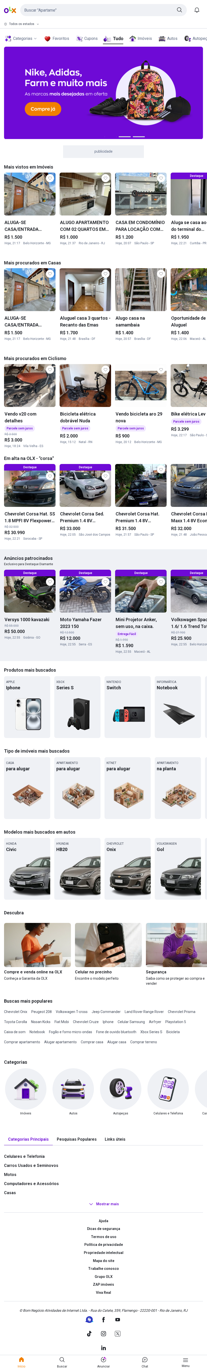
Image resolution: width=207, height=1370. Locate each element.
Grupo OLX (104, 1277)
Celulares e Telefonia (24, 1156)
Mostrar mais (107, 1204)
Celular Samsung (131, 1022)
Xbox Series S (151, 1032)
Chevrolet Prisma (181, 1012)
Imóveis (145, 38)
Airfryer (155, 1022)
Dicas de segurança (103, 1229)
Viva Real (103, 1293)
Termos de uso (103, 1237)
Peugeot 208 (41, 1012)
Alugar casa (116, 1042)
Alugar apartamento (60, 1042)
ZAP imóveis (103, 1284)
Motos (10, 1174)
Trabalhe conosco (103, 1269)
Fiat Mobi (62, 1022)
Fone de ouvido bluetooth (116, 1032)
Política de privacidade (103, 1245)
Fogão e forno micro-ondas (70, 1032)
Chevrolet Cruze (86, 1022)
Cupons (91, 38)
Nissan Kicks (40, 1022)
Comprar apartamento (22, 1042)
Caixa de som (14, 1032)
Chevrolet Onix (15, 1012)
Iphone (108, 1022)
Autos (172, 38)
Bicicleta (173, 1032)
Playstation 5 (175, 1022)
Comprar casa (92, 1042)
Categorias (22, 38)
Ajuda (103, 1221)
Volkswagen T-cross (72, 1012)
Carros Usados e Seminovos (31, 1165)
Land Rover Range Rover (144, 1012)
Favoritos (61, 38)
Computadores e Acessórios (31, 1183)
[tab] (28, 1139)
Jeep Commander (106, 1012)
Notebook (37, 1032)
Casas (10, 1192)
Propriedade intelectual (103, 1253)
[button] (103, 10)
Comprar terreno (143, 1042)
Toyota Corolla (15, 1022)
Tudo (118, 38)
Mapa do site (103, 1261)
